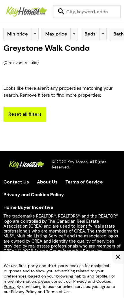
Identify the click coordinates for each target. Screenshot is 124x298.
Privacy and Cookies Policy (33, 195)
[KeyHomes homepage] (26, 165)
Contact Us (16, 182)
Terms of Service (84, 182)
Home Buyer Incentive (28, 207)
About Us (47, 182)
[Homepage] (26, 11)
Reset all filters (25, 114)
